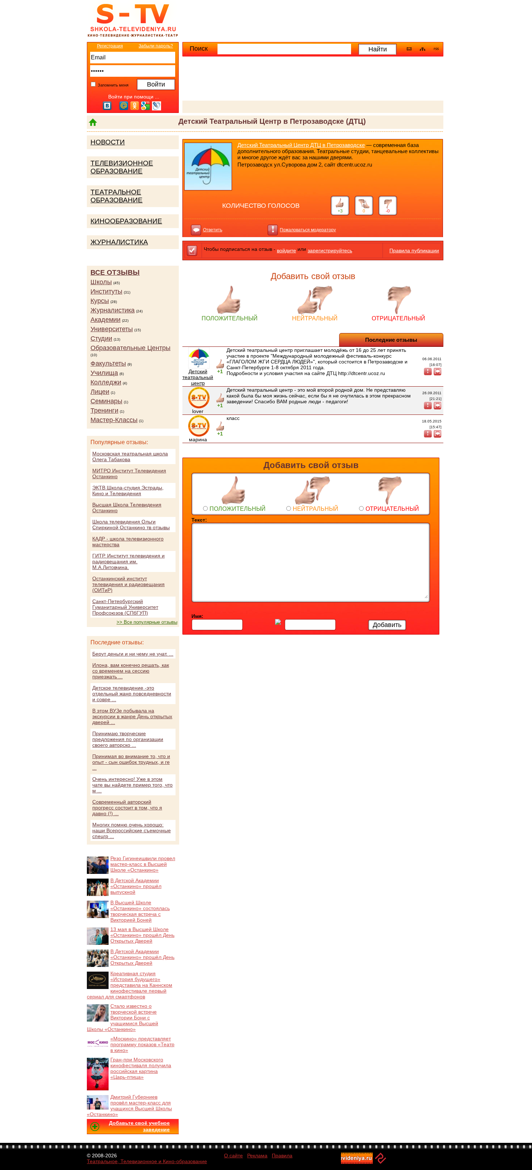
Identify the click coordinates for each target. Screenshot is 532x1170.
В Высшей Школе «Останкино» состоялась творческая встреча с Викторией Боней (140, 911)
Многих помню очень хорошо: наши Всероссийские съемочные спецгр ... (131, 830)
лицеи (99, 391)
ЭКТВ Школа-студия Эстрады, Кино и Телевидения (128, 490)
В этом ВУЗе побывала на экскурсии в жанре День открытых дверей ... (132, 716)
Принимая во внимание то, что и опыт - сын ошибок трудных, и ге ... (131, 762)
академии (105, 319)
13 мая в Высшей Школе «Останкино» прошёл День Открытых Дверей (142, 935)
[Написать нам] (409, 49)
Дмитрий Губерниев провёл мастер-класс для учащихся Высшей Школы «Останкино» (129, 1105)
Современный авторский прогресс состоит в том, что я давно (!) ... (127, 807)
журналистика (112, 310)
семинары (106, 401)
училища (104, 372)
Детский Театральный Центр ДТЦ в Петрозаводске (301, 145)
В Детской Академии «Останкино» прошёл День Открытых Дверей (142, 957)
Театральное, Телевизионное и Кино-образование (147, 1161)
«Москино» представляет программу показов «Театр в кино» (142, 1044)
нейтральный (315, 318)
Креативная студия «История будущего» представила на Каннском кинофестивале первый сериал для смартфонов (129, 985)
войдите (286, 250)
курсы (99, 300)
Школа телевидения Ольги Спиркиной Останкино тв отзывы (131, 524)
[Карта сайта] (422, 49)
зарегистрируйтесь (330, 250)
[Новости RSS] (436, 49)
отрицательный (398, 318)
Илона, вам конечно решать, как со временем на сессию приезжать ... (130, 670)
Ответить (212, 229)
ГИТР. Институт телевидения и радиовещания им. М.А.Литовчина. (128, 561)
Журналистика (119, 242)
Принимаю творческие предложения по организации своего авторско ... (127, 739)
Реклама (257, 1155)
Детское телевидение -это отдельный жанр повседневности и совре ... (131, 693)
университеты (111, 329)
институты (106, 291)
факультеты (108, 363)
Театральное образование (116, 196)
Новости (107, 142)
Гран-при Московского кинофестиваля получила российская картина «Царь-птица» (140, 1068)
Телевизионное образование (121, 167)
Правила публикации (414, 250)
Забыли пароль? (156, 46)
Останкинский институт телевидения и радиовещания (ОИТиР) (128, 584)
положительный (230, 318)
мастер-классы (114, 420)
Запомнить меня (112, 85)
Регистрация (110, 46)
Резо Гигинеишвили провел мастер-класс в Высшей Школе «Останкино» (142, 864)
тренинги (104, 410)
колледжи (105, 382)
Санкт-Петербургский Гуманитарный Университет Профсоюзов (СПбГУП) (125, 607)
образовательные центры (130, 348)
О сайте (233, 1155)
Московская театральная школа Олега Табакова (130, 456)
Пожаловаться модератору (308, 229)
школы (101, 282)
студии (101, 338)
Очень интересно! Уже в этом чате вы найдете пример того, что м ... (132, 785)
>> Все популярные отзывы (147, 622)
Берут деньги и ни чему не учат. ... (132, 654)
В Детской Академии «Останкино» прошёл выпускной (135, 886)
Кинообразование (126, 221)
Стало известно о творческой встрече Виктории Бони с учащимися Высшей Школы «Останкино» (122, 1017)
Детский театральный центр (197, 377)
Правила (282, 1155)
